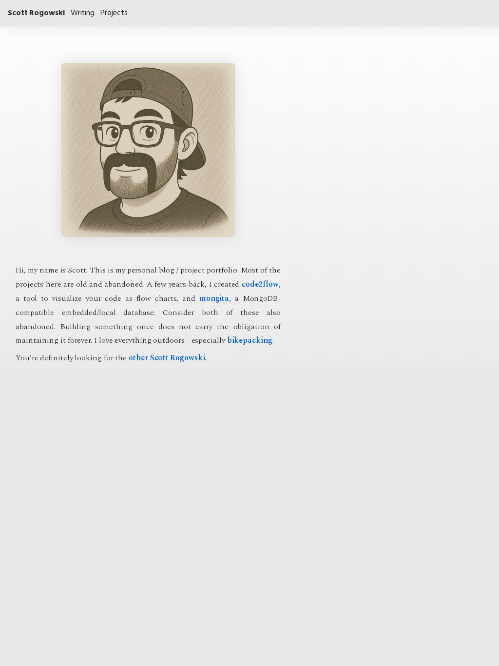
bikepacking (249, 340)
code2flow (260, 284)
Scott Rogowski (36, 13)
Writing (83, 13)
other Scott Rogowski (167, 358)
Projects (113, 13)
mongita (214, 298)
